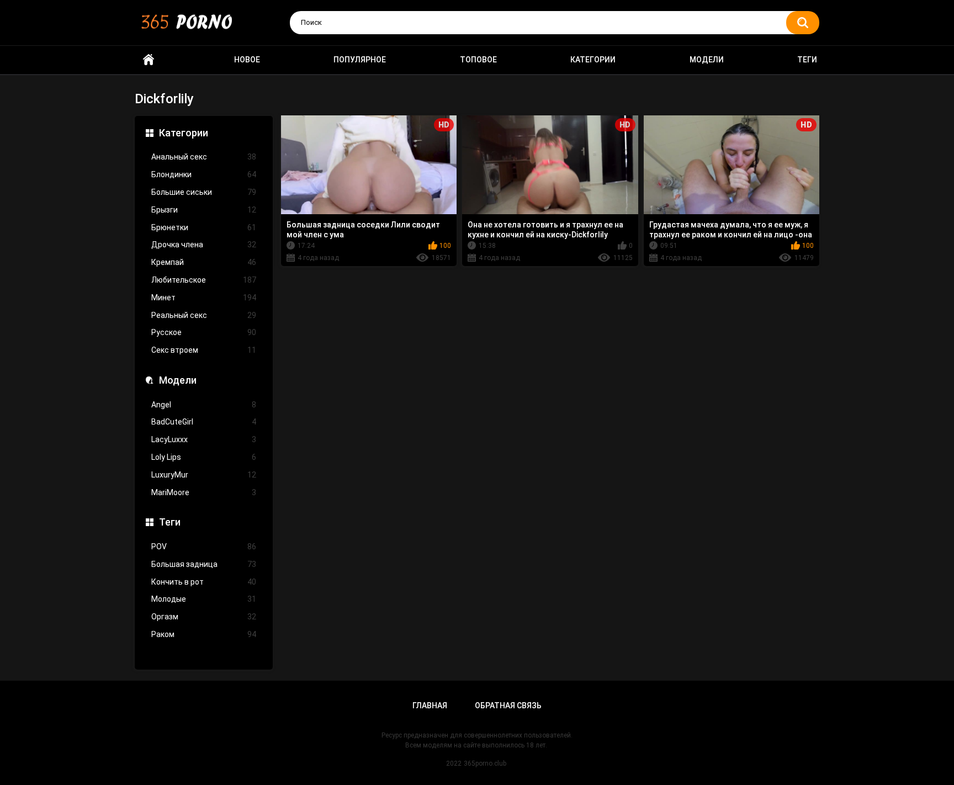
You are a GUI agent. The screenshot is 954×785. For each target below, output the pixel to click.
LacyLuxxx (203, 439)
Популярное (359, 59)
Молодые (203, 599)
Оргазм (203, 616)
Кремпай (203, 262)
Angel (203, 404)
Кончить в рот (203, 581)
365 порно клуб (148, 60)
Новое (247, 59)
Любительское (203, 279)
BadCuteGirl (203, 421)
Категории (593, 59)
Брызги (203, 209)
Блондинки (203, 174)
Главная (429, 705)
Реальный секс (203, 315)
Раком (203, 634)
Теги (807, 59)
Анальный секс (203, 156)
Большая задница (203, 564)
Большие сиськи (203, 192)
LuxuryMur (203, 474)
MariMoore (203, 492)
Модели (707, 59)
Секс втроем (203, 350)
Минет (203, 297)
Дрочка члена (203, 244)
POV (203, 546)
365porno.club (485, 763)
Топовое (478, 59)
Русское (203, 332)
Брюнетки (203, 227)
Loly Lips (203, 457)
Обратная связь (508, 705)
